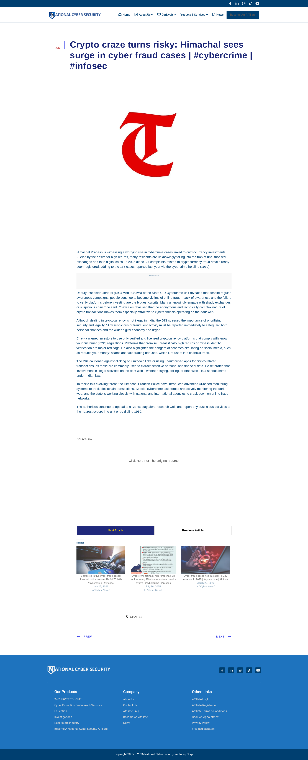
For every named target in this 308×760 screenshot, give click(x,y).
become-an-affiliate (135, 717)
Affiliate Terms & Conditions (209, 711)
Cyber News (155, 76)
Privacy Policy (201, 723)
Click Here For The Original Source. (154, 461)
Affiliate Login (200, 699)
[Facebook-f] (230, 3)
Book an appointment (205, 717)
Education (60, 711)
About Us (129, 699)
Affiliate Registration (204, 705)
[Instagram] (244, 3)
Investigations (63, 717)
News (126, 723)
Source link (84, 439)
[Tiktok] (250, 3)
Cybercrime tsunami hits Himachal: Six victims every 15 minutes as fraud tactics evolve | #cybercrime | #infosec (153, 579)
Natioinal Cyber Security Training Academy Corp (106, 76)
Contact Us (130, 705)
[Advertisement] (154, 217)
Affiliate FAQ (131, 711)
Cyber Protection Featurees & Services (78, 705)
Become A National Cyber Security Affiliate (80, 728)
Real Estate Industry (66, 723)
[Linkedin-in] (237, 3)
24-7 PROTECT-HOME (67, 699)
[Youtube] (257, 3)
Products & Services (192, 14)
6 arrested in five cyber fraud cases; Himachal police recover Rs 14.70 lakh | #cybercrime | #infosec (100, 579)
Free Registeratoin (203, 728)
